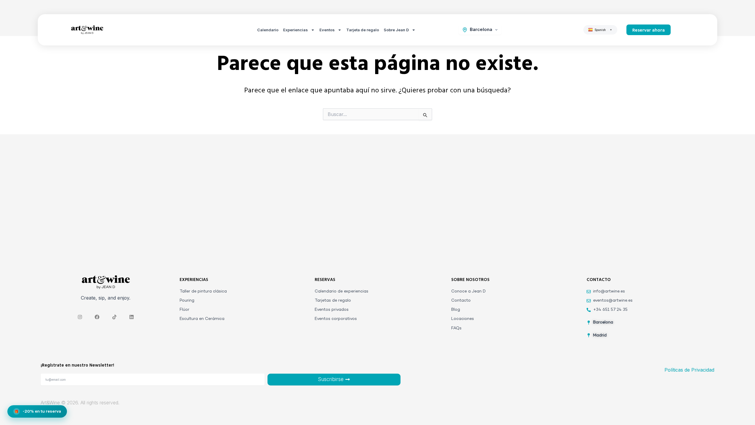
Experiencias (295, 29)
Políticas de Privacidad (689, 370)
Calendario (267, 29)
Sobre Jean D (396, 29)
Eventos (327, 29)
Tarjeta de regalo (362, 29)
